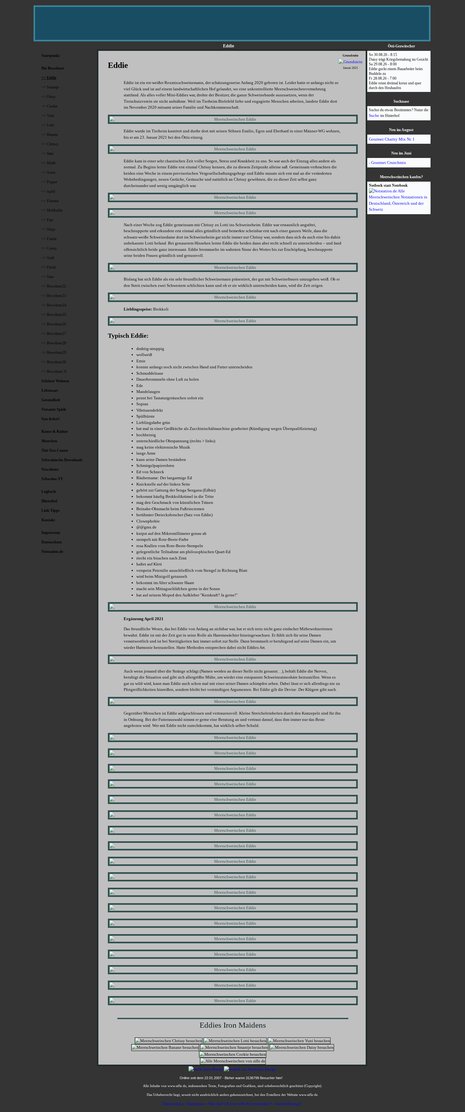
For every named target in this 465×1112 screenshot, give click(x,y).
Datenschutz (173, 1103)
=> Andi (47, 258)
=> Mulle (48, 163)
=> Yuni (47, 115)
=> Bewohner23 (53, 295)
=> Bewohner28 (53, 343)
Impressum (196, 1103)
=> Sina (47, 277)
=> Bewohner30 (53, 362)
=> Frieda (48, 239)
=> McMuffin (52, 210)
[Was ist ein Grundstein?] (350, 61)
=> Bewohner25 (53, 314)
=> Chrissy (50, 144)
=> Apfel (48, 191)
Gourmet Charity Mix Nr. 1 (392, 139)
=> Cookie (49, 106)
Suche (374, 115)
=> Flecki (48, 267)
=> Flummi (50, 201)
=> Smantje (50, 87)
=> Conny (49, 248)
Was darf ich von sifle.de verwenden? (240, 1103)
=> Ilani (47, 153)
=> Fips (47, 220)
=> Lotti (47, 125)
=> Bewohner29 (53, 352)
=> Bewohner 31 (54, 371)
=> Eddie (48, 78)
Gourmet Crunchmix (388, 162)
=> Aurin (48, 172)
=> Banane (49, 134)
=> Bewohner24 (53, 305)
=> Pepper (49, 182)
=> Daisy (48, 96)
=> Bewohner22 (53, 286)
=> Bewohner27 (53, 333)
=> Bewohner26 (53, 324)
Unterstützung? (288, 1103)
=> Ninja (48, 229)
